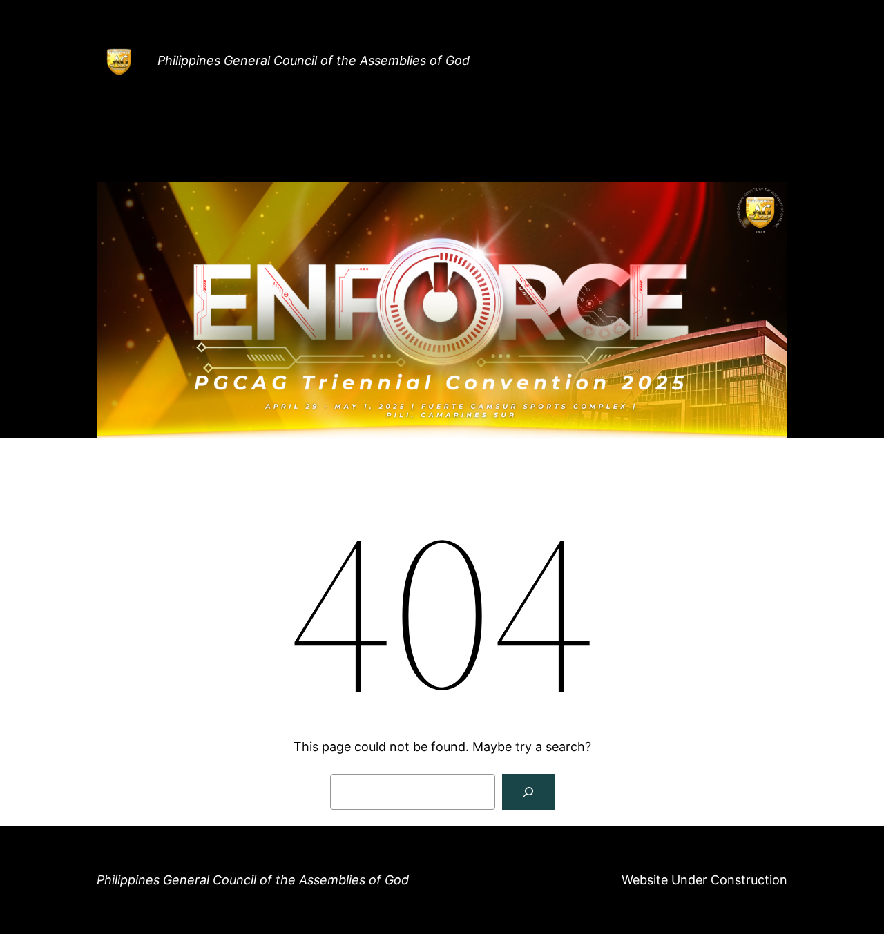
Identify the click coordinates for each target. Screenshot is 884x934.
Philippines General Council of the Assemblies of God (313, 60)
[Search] (528, 792)
